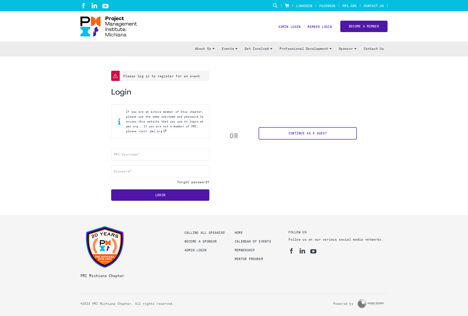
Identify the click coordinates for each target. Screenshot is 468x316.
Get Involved (257, 49)
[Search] (275, 5)
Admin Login (289, 27)
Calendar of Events (253, 241)
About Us (203, 49)
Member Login (320, 27)
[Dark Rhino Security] (370, 304)
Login (160, 195)
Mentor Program (249, 259)
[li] (94, 5)
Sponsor (346, 49)
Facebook (327, 6)
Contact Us (374, 6)
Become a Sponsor (201, 241)
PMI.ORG (349, 6)
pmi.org (156, 131)
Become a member (364, 26)
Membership (245, 250)
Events (228, 49)
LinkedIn (304, 6)
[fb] (83, 5)
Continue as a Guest (308, 133)
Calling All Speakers (205, 233)
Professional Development (304, 49)
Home (239, 233)
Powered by (343, 304)
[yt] (105, 6)
